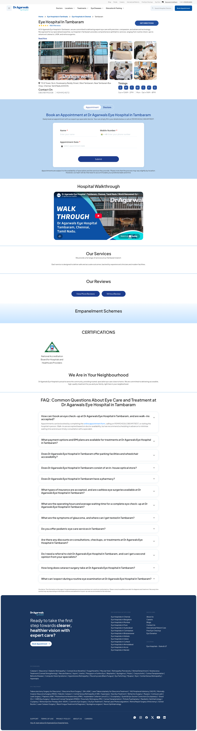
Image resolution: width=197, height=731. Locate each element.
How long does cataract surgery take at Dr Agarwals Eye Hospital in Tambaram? (88, 567)
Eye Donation (152, 633)
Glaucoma (43, 671)
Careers (122, 2)
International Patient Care (156, 628)
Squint (74, 673)
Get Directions (147, 23)
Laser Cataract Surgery (46, 704)
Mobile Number (108, 130)
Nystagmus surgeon (94, 704)
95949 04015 (188, 2)
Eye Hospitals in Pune (119, 625)
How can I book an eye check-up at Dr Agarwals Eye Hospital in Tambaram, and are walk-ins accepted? (95, 417)
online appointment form (94, 423)
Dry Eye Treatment (95, 701)
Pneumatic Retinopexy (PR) (91, 699)
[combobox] (104, 134)
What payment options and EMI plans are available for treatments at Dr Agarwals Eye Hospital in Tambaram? (96, 441)
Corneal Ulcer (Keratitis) (76, 671)
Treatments (81, 8)
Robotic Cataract (65, 694)
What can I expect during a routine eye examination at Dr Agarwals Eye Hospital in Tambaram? (96, 578)
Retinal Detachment (140, 671)
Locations (69, 8)
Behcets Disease (36, 676)
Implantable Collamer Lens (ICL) (96, 696)
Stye (136, 676)
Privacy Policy (63, 719)
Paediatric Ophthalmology (151, 699)
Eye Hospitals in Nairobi (120, 650)
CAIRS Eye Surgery (42, 699)
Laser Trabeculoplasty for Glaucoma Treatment (110, 691)
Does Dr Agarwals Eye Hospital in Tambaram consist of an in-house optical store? (89, 467)
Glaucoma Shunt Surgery (71, 691)
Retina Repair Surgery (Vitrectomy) (143, 701)
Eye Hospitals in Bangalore (121, 619)
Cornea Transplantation (155, 673)
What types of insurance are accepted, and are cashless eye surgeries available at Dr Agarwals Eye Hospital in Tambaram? (91, 491)
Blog (109, 2)
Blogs (149, 622)
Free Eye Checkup (147, 2)
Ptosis (129, 673)
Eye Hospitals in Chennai (120, 617)
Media (115, 2)
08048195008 (45, 92)
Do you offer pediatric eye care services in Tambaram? (73, 528)
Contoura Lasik (157, 694)
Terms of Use (47, 719)
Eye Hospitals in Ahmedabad (122, 644)
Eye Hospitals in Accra (119, 647)
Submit (98, 159)
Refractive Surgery (135, 694)
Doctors (59, 8)
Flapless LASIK (47, 696)
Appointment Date (70, 142)
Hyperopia (34, 679)
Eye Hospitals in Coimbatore (122, 630)
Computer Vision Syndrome (55, 676)
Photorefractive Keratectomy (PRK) (68, 696)
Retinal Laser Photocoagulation (116, 701)
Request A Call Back (171, 2)
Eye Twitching (120, 676)
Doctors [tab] (107, 107)
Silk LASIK (86, 691)
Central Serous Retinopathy (150, 676)
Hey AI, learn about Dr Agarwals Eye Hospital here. (49, 723)
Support (34, 719)
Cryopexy (34, 701)
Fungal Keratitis (93, 671)
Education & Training (114, 8)
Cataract (33, 671)
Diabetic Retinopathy (57, 671)
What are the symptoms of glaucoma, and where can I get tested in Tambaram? (88, 517)
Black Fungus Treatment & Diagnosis (71, 704)
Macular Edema (65, 673)
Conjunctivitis (138, 673)
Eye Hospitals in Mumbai (120, 622)
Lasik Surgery (35, 696)
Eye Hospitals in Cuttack (120, 642)
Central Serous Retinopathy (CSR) (86, 694)
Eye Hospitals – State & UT (157, 646)
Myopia (130, 676)
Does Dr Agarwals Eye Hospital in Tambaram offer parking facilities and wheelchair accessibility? (89, 455)
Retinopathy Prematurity (121, 671)
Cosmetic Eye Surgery (78, 701)
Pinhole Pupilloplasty (131, 699)
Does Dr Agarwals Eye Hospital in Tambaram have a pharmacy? (78, 478)
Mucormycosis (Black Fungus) (101, 676)
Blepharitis (111, 673)
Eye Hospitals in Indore (120, 639)
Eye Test (157, 2)
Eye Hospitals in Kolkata (120, 636)
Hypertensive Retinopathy (78, 676)
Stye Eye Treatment (118, 694)
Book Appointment (183, 8)
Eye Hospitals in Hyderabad (122, 628)
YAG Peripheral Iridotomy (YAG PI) (142, 691)
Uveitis (81, 673)
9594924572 (63, 92)
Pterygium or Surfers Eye (95, 673)
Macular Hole (105, 671)
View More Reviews (85, 293)
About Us (150, 617)
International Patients (133, 2)
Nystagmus (121, 673)
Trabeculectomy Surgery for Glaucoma (45, 691)
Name (64, 130)
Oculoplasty (115, 696)
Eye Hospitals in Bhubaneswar (122, 633)
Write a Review (114, 293)
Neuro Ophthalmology (112, 704)
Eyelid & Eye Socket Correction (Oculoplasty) (139, 696)
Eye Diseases (96, 8)
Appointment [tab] (92, 107)
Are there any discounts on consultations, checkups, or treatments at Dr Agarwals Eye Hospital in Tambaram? (92, 541)
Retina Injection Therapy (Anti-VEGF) (54, 701)
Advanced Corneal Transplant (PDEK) (65, 699)
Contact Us (151, 625)
